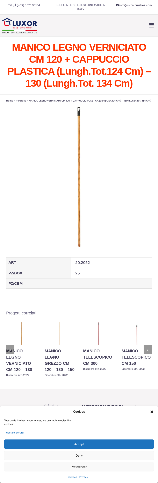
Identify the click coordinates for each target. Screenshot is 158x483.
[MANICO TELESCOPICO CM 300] (98, 333)
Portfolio (21, 100)
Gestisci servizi (15, 432)
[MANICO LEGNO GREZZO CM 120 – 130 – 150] (60, 333)
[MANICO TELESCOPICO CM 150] (137, 333)
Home (9, 100)
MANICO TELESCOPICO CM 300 (97, 357)
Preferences (79, 467)
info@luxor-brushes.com (135, 5)
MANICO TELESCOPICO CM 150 (136, 357)
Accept (79, 444)
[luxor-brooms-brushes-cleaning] (20, 16)
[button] (152, 412)
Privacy (83, 477)
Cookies (72, 477)
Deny (79, 455)
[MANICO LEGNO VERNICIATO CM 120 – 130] (21, 333)
